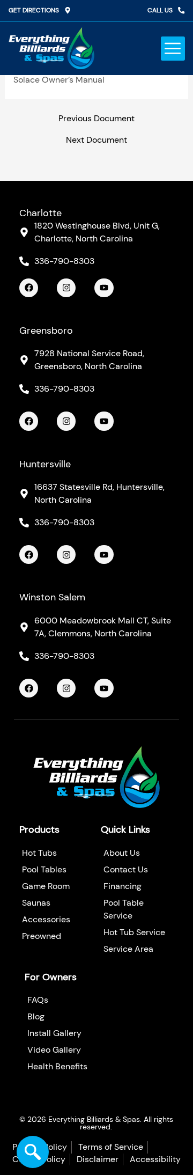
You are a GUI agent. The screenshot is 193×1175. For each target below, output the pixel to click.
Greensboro (46, 330)
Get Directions (34, 10)
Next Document (96, 140)
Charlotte (40, 213)
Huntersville (45, 464)
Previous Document (96, 119)
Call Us (160, 10)
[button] (173, 48)
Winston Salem (52, 597)
